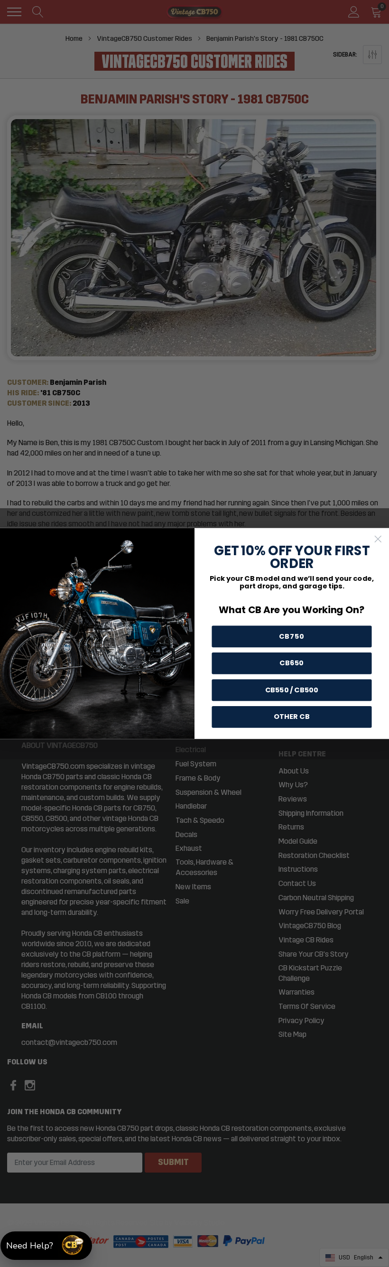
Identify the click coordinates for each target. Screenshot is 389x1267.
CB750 (292, 637)
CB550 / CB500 (292, 690)
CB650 (291, 663)
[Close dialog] (378, 539)
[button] (46, 1245)
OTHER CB (292, 717)
